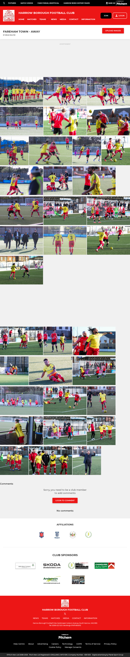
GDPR (79, 644)
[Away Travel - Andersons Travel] (52, 580)
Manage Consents (73, 647)
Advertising (42, 644)
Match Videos (27, 3)
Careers (55, 644)
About (31, 644)
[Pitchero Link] (122, 4)
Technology (67, 644)
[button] (21, 19)
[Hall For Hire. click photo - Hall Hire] (78, 580)
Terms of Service (92, 644)
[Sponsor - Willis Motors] (25, 566)
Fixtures (12, 3)
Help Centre (19, 644)
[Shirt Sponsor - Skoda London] (52, 566)
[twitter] (4, 3)
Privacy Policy (110, 644)
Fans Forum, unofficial (48, 3)
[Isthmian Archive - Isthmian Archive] (78, 566)
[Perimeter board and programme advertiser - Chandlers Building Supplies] (104, 566)
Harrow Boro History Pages (77, 3)
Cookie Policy (55, 647)
